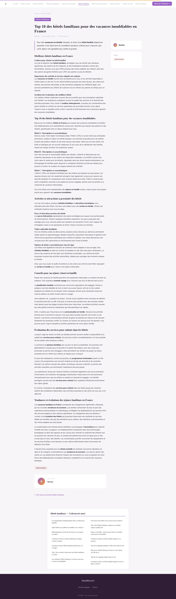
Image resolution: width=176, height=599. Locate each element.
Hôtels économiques (69, 3)
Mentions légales (84, 587)
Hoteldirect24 (88, 580)
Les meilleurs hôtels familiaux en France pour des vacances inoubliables (67, 560)
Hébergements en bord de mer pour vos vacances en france (67, 533)
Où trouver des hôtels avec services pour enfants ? (107, 520)
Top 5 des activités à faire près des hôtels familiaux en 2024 (68, 553)
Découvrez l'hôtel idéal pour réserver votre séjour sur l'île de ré (106, 551)
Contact (94, 587)
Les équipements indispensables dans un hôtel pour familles (68, 522)
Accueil (15, 3)
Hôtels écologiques (52, 3)
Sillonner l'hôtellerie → (162, 3)
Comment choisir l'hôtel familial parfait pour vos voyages (67, 547)
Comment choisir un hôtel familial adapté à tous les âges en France (107, 563)
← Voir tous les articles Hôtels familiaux (49, 495)
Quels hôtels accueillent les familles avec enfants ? (68, 527)
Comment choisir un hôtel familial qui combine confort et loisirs (67, 540)
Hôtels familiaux (83, 3)
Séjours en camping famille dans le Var (103, 557)
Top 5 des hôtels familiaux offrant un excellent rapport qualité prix (105, 526)
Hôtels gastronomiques (99, 3)
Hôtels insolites (115, 3)
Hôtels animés (25, 3)
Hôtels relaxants (140, 3)
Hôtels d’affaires (38, 3)
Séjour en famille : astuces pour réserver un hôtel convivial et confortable (106, 533)
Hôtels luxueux (128, 3)
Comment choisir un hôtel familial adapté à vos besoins (106, 540)
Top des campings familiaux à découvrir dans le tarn (107, 545)
